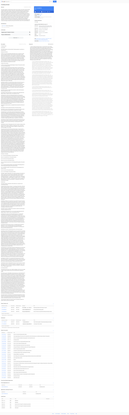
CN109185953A (4, 352)
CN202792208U (4, 341)
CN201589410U (4, 334)
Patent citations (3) (39, 38)
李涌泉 (38, 15)
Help (76, 413)
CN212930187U (4, 370)
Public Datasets (63, 413)
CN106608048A (4, 309)
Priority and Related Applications (43, 39)
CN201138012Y (4, 307)
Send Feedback (57, 413)
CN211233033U (4, 350)
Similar (49, 11)
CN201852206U (4, 354)
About (53, 413)
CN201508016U (4, 372)
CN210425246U (4, 357)
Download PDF (38, 11)
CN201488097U (4, 377)
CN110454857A (4, 339)
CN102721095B (4, 359)
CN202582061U (4, 368)
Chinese (41, 14)
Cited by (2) (43, 38)
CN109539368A (4, 311)
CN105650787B (4, 336)
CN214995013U (4, 366)
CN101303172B (4, 375)
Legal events (47, 38)
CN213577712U (4, 361)
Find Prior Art (44, 11)
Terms (68, 413)
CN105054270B (4, 345)
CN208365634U (4, 348)
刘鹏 (40, 15)
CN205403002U (4, 363)
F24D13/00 (4, 25)
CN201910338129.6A (5, 386)
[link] (7, 25)
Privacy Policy (72, 413)
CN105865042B (4, 343)
